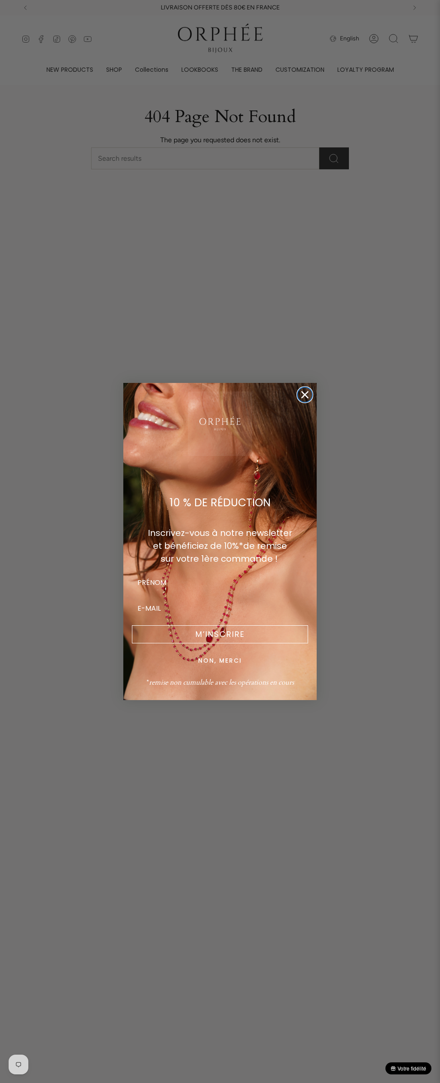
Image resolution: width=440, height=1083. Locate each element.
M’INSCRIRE (220, 634)
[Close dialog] (304, 394)
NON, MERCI (220, 660)
